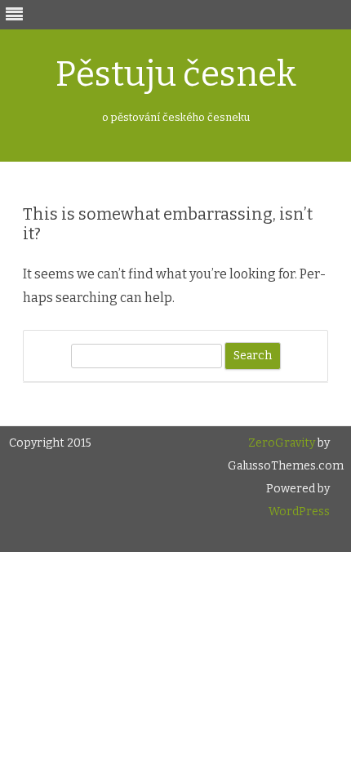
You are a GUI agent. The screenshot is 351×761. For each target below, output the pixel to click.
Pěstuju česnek (176, 74)
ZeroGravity (281, 443)
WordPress (299, 511)
